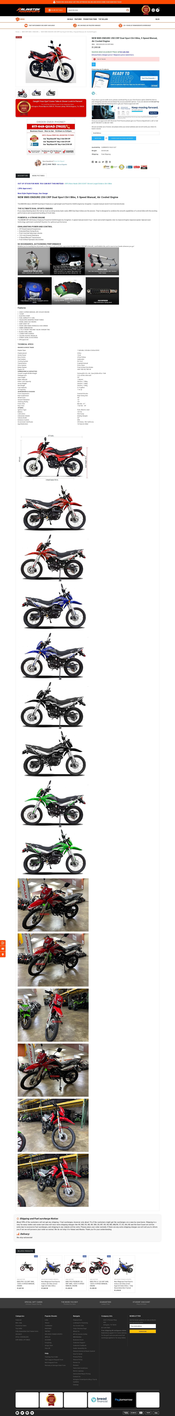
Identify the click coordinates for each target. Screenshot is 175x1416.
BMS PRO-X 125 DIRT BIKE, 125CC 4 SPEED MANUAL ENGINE (99, 1284)
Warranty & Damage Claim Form (55, 1365)
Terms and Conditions (80, 1368)
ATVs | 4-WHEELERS (22, 1337)
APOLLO (47, 1337)
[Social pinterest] (32, 1413)
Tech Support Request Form (54, 1359)
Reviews (76, 1365)
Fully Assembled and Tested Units (27, 1331)
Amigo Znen (49, 1345)
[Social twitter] (22, 1413)
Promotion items (90, 19)
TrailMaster (48, 1325)
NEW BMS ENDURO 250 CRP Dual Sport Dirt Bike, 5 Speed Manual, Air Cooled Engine (69, 32)
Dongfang (48, 1342)
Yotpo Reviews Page (79, 1328)
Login (153, 10)
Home (17, 32)
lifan (46, 1320)
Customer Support (79, 1342)
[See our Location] (3, 954)
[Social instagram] (27, 1413)
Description (23, 176)
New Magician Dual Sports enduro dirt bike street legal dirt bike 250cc (50, 1284)
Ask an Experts (62, 164)
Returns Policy (77, 1359)
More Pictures (38, 176)
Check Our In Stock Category (122, 138)
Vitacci (47, 1323)
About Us (76, 1331)
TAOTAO (47, 1331)
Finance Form (77, 1320)
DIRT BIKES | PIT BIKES (23, 1340)
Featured (78, 19)
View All (47, 1348)
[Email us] (3, 949)
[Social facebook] (17, 1413)
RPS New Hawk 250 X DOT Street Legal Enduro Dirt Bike (88, 184)
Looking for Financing (80, 1323)
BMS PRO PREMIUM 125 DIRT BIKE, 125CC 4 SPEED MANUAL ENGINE (75, 1284)
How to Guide (77, 1354)
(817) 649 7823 (49, 164)
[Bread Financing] (99, 1399)
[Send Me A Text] (3, 943)
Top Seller (19, 1328)
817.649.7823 (124, 52)
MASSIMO (48, 1328)
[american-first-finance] (96, 93)
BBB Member (77, 1337)
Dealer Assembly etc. (80, 1348)
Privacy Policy (77, 1357)
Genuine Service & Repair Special (84, 1351)
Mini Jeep (19, 1323)
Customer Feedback (79, 1345)
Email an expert (59, 161)
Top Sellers (103, 19)
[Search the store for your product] (127, 10)
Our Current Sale (78, 1325)
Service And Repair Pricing (82, 1374)
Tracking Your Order (51, 1357)
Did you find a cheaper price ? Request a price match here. (113, 55)
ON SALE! (19, 1334)
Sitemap (76, 1384)
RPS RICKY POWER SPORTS (53, 1334)
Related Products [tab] (25, 1251)
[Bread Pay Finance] (93, 93)
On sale (70, 19)
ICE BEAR (48, 1340)
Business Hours (78, 1340)
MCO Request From (51, 1362)
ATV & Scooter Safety (80, 1334)
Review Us (76, 1362)
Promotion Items (21, 1325)
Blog (157, 19)
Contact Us (76, 1376)
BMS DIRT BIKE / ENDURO (30, 32)
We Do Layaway (78, 1371)
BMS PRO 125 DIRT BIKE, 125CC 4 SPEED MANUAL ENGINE (26, 1284)
